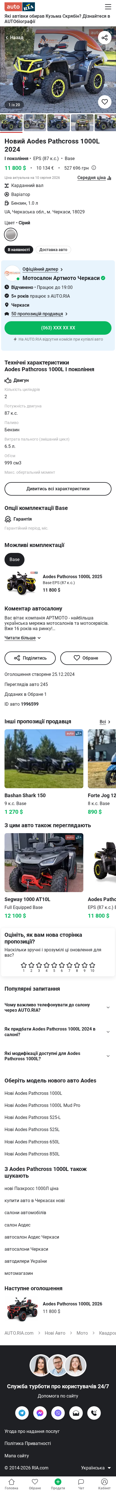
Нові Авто (55, 1333)
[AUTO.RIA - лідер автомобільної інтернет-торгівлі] (20, 6)
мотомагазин (19, 1273)
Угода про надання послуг (32, 1431)
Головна (11, 1488)
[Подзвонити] (94, 1413)
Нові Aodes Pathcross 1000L (33, 1093)
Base (14, 559)
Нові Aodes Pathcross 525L (32, 1129)
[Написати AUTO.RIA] (76, 1413)
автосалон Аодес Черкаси (32, 1237)
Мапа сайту (17, 1455)
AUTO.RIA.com (19, 1333)
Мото (82, 1333)
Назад (16, 37)
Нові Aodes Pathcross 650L (32, 1142)
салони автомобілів (25, 1212)
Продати (58, 1488)
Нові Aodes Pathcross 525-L (33, 1117)
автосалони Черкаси (26, 1249)
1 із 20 (14, 104)
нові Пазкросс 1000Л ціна (32, 1188)
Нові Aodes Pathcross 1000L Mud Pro (42, 1105)
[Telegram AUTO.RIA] (22, 1413)
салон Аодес (17, 1225)
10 (92, 971)
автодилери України (26, 1261)
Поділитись (35, 658)
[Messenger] (40, 1413)
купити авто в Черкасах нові (35, 1200)
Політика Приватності (28, 1443)
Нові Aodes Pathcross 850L (32, 1154)
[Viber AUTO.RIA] (58, 1413)
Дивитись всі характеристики (58, 488)
